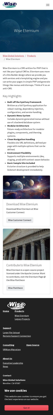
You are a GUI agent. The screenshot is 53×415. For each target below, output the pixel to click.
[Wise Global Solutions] (10, 5)
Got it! (26, 407)
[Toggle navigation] (47, 5)
